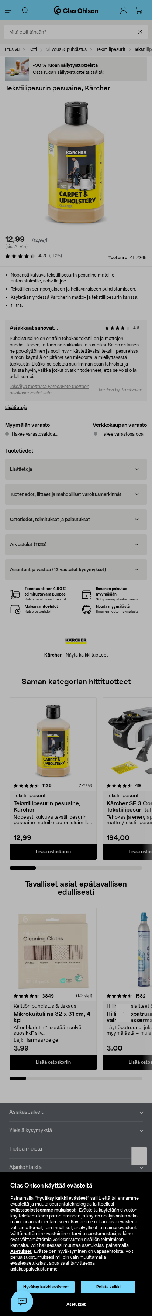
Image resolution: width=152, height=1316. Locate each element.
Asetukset (21, 1251)
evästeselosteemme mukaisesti (43, 1210)
